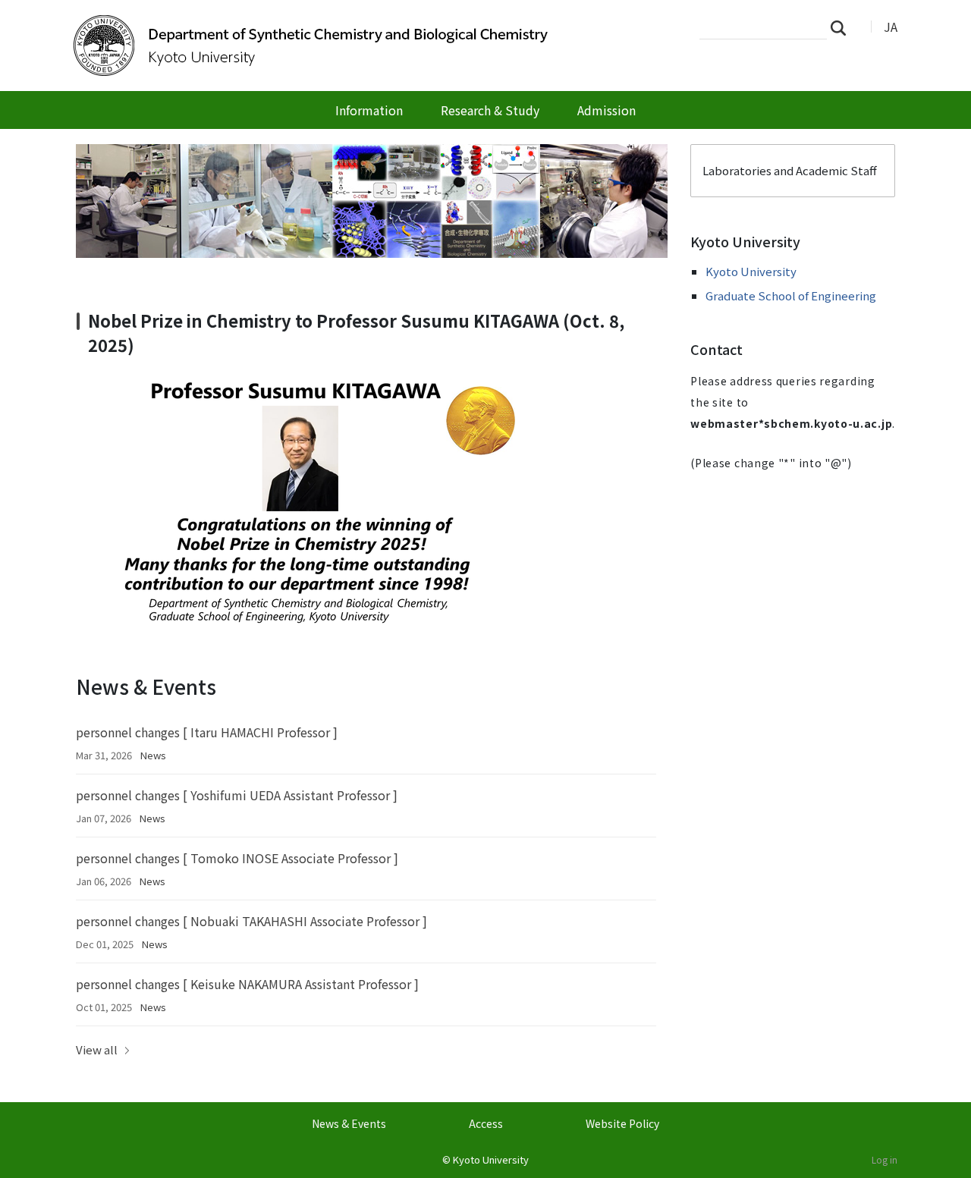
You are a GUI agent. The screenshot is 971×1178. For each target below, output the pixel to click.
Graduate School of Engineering (790, 295)
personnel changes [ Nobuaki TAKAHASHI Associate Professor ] (251, 921)
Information (369, 110)
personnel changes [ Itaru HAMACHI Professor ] (207, 732)
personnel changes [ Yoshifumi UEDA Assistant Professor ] (237, 795)
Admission (606, 110)
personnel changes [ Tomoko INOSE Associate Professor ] (237, 858)
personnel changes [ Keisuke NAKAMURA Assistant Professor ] (247, 984)
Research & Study (490, 110)
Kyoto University (751, 271)
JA (890, 26)
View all (97, 1049)
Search (843, 27)
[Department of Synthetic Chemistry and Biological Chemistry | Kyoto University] (316, 45)
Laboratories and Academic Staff (789, 170)
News (153, 755)
